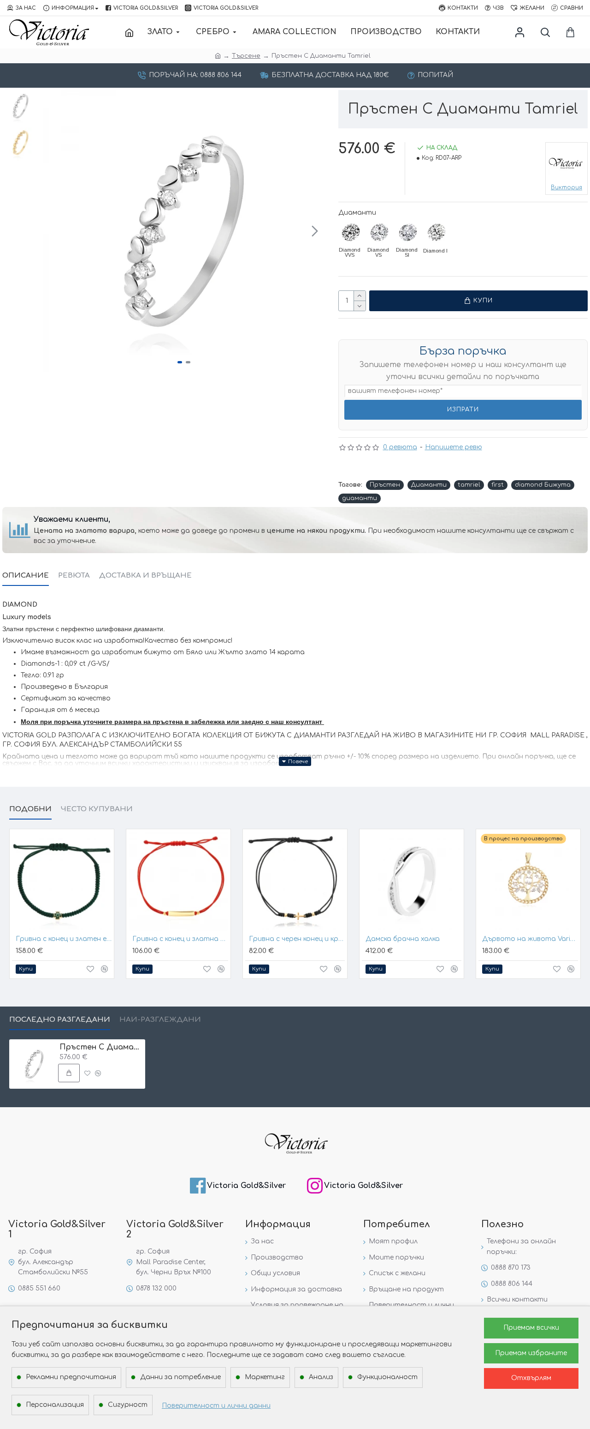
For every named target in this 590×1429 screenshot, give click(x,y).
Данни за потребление (180, 1377)
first (497, 485)
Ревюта (74, 575)
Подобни (30, 809)
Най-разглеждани (160, 1020)
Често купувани (97, 809)
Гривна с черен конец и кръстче (297, 938)
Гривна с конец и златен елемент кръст (64, 938)
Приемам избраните (531, 1353)
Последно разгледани (59, 1020)
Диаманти (357, 212)
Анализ (321, 1377)
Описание (25, 575)
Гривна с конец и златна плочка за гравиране (180, 938)
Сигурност (128, 1404)
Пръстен (385, 485)
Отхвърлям (531, 1378)
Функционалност (387, 1377)
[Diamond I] (436, 232)
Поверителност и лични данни (216, 1405)
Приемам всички (531, 1327)
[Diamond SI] (407, 232)
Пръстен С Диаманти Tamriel (100, 1047)
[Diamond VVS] (350, 232)
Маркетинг (265, 1377)
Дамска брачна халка (403, 938)
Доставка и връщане (145, 575)
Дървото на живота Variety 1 (530, 938)
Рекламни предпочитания (71, 1377)
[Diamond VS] (379, 232)
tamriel (469, 485)
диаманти (359, 498)
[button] (52, 231)
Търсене (246, 56)
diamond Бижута (543, 485)
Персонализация (55, 1404)
